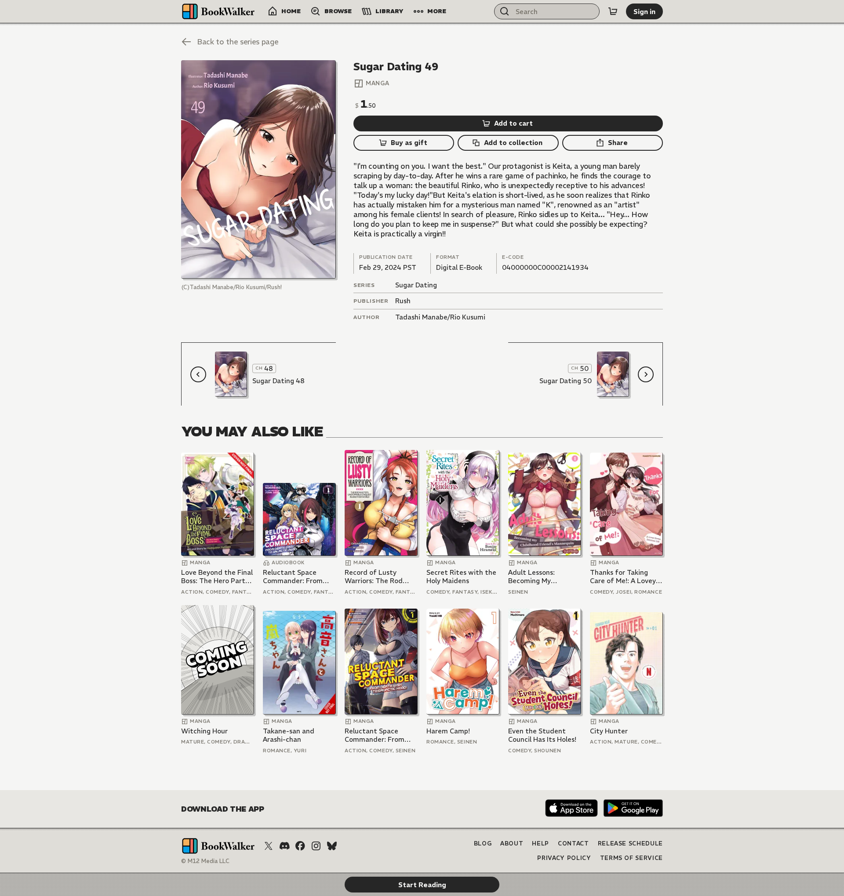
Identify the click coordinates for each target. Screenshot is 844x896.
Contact (573, 843)
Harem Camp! (448, 731)
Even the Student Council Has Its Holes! (542, 735)
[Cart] (612, 11)
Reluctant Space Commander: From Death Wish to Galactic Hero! (293, 576)
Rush (403, 301)
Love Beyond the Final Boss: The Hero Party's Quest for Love (217, 576)
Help (540, 843)
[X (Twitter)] (268, 846)
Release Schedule (630, 843)
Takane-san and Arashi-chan (288, 735)
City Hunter (609, 731)
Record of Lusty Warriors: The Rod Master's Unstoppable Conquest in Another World (380, 576)
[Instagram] (316, 846)
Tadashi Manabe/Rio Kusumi (440, 317)
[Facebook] (300, 846)
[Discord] (284, 846)
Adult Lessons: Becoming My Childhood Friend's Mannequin (538, 576)
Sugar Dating (416, 285)
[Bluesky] (332, 846)
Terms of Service (631, 858)
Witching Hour (204, 731)
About (511, 843)
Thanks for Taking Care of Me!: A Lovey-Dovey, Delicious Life (624, 576)
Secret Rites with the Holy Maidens (461, 576)
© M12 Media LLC (205, 861)
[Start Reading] (258, 169)
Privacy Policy (564, 858)
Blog (483, 843)
